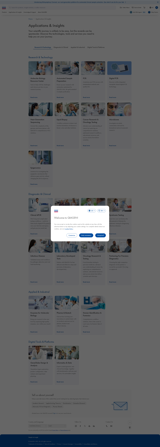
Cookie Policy (69, 229)
